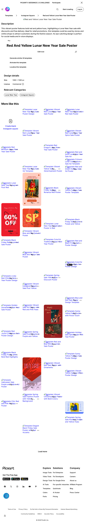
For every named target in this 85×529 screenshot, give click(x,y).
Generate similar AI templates (21, 58)
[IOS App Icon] (6, 480)
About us (73, 480)
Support (73, 472)
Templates (46, 488)
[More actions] (38, 112)
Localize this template (18, 67)
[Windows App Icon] (24, 480)
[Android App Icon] (15, 480)
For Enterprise (58, 472)
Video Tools (47, 476)
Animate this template (18, 62)
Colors (45, 492)
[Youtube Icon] (29, 486)
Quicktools (57, 488)
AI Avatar (56, 492)
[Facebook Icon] (5, 486)
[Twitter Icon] (11, 486)
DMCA (40, 514)
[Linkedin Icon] (23, 486)
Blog (71, 488)
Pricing (55, 496)
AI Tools (46, 484)
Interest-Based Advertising (69, 509)
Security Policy (49, 514)
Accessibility (60, 514)
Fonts (45, 496)
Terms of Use (12, 509)
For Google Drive (59, 480)
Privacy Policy (23, 509)
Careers (73, 476)
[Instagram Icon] (17, 486)
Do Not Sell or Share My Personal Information (44, 509)
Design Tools (47, 480)
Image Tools (47, 472)
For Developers (58, 476)
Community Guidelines (28, 514)
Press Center (74, 492)
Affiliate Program (76, 484)
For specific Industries (61, 484)
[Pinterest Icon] (36, 486)
